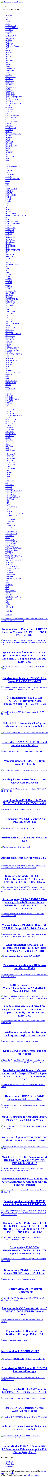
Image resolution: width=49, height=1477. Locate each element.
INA (7, 260)
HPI (6, 252)
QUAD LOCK (11, 419)
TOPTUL (9, 552)
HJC (7, 248)
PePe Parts (9, 395)
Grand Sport (9, 230)
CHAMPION (10, 109)
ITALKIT (9, 262)
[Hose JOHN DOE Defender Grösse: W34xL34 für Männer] (23, 1398)
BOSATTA (9, 81)
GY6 (7, 236)
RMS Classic (10, 450)
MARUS (8, 321)
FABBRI (8, 177)
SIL (6, 479)
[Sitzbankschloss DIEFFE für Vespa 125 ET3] (18, 828)
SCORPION (10, 462)
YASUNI (8, 599)
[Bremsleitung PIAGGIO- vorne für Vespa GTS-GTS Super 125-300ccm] (24, 1261)
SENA (7, 466)
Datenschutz (9, 1464)
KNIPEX (8, 287)
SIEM (7, 476)
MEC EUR (9, 330)
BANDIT (9, 56)
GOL (7, 219)
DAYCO (8, 132)
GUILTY (8, 234)
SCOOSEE (9, 456)
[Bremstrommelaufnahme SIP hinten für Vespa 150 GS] (21, 956)
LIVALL (8, 307)
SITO (7, 501)
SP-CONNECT (11, 515)
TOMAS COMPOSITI (13, 548)
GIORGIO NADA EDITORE (16, 215)
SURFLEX (9, 536)
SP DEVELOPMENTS (14, 513)
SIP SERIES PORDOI (13, 493)
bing (2, 1473)
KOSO (8, 289)
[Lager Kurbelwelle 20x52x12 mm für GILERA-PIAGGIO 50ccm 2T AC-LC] (24, 1380)
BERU (7, 66)
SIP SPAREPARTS (12, 497)
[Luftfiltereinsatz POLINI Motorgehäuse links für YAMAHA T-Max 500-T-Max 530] (24, 977)
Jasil (7, 266)
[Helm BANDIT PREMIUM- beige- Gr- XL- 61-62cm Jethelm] (24, 1417)
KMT (7, 285)
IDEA (7, 258)
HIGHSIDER (10, 246)
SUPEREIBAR (11, 534)
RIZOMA (9, 446)
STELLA (8, 527)
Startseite (8, 611)
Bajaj (7, 54)
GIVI (7, 217)
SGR (7, 470)
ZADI (7, 605)
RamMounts (9, 430)
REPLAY (9, 440)
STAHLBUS (10, 525)
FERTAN (9, 193)
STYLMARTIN (11, 532)
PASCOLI (9, 391)
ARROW (8, 42)
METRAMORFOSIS (13, 334)
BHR (7, 73)
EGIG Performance (12, 166)
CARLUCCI (10, 95)
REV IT (8, 444)
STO (7, 530)
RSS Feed (9, 1462)
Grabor (8, 226)
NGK (7, 366)
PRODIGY (9, 417)
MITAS (8, 344)
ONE (7, 379)
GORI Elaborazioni (12, 224)
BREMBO (9, 85)
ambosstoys (9, 38)
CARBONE (9, 93)
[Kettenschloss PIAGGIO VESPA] (14, 1340)
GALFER (9, 209)
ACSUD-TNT (10, 26)
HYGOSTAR (10, 256)
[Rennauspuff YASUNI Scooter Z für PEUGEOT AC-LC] (22, 809)
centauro (8, 107)
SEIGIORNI (10, 464)
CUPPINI (9, 130)
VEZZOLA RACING (13, 578)
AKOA (8, 34)
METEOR (9, 332)
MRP (7, 356)
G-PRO (8, 207)
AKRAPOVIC (10, 36)
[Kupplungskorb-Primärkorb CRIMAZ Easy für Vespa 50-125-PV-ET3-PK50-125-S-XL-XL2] (24, 621)
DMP (7, 150)
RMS (7, 448)
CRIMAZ (9, 126)
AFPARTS (9, 30)
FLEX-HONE (10, 195)
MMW (7, 346)
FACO (7, 181)
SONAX (8, 511)
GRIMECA (9, 232)
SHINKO (9, 472)
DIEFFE (8, 144)
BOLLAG (9, 79)
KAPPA (8, 279)
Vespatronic (9, 572)
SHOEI (8, 474)
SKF (7, 503)
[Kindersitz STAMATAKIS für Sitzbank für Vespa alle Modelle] (24, 733)
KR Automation (11, 291)
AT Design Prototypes (13, 46)
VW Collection (10, 591)
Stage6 (7, 523)
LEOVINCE (10, 303)
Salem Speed (10, 454)
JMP (7, 272)
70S (6, 20)
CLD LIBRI (9, 119)
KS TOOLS (9, 293)
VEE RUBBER (11, 566)
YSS (7, 603)
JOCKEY (9, 275)
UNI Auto (9, 562)
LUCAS (8, 319)
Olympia (8, 374)
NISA (7, 368)
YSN (7, 601)
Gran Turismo (10, 228)
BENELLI (9, 64)
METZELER (10, 336)
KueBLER (9, 295)
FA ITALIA (9, 175)
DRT (7, 158)
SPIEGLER (9, 521)
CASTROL (9, 101)
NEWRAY (9, 364)
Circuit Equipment (12, 115)
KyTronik (9, 297)
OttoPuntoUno (10, 383)
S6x (6, 452)
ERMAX (8, 170)
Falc (7, 185)
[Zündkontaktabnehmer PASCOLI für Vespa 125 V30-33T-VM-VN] (24, 669)
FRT (7, 203)
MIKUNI (8, 342)
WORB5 (8, 593)
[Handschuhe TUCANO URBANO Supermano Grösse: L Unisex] (24, 1087)
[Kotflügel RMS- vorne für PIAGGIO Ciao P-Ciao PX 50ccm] (24, 770)
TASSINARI (10, 540)
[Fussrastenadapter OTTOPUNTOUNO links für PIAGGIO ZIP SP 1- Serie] (24, 1128)
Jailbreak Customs (12, 264)
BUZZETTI (9, 91)
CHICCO (9, 111)
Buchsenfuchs (10, 87)
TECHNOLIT (10, 544)
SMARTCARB (11, 507)
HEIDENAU (10, 240)
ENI (7, 168)
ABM (7, 22)
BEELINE (9, 60)
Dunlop (8, 160)
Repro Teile (9, 442)
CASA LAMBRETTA (13, 97)
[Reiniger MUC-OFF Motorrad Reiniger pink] (18, 1279)
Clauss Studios (10, 117)
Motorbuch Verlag (12, 350)
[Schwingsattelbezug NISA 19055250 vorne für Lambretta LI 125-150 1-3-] (24, 1192)
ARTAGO (9, 44)
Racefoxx (8, 425)
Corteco (8, 124)
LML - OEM (10, 311)
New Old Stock (11, 360)
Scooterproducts (11, 458)
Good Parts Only (11, 221)
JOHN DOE (10, 277)
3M (6, 17)
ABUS (7, 24)
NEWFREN (9, 362)
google (43, 1471)
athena (7, 50)
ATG (7, 48)
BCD (7, 58)
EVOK (8, 173)
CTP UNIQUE (10, 128)
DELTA (8, 136)
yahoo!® (11, 1473)
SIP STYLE (9, 499)
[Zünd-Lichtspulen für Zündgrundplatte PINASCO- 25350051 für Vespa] (24, 1107)
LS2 (7, 315)
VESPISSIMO (10, 574)
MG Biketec (9, 338)
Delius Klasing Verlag (13, 134)
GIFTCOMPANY (12, 213)
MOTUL (8, 352)
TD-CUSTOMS (11, 542)
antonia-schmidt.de (32, 1475)
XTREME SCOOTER (13, 597)
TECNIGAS (10, 546)
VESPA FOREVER (12, 568)
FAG (7, 183)
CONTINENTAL (12, 122)
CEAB (7, 105)
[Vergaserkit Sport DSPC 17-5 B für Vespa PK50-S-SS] (21, 751)
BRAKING (9, 83)
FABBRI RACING (12, 179)
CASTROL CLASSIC (13, 103)
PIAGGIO (9, 397)
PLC (7, 405)
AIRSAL (8, 32)
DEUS (7, 140)
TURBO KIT (10, 558)
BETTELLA (10, 68)
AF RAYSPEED (11, 28)
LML (7, 309)
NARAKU (9, 358)
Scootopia (9, 460)
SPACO (8, 517)
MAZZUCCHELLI (12, 323)
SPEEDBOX (10, 519)
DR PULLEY (10, 156)
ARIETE (8, 40)
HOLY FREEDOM (12, 250)
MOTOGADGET (12, 348)
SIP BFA (8, 487)
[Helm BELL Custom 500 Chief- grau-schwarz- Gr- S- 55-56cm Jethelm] (24, 714)
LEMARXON (10, 301)
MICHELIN (9, 340)
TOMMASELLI (11, 550)
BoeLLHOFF (10, 77)
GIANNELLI (10, 211)
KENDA (8, 283)
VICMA (8, 581)
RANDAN (9, 432)
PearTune (8, 393)
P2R (7, 387)
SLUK (7, 505)
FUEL (7, 205)
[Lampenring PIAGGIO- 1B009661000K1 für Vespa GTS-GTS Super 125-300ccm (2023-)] (24, 1239)
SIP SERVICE (10, 495)
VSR (7, 589)
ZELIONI (9, 607)
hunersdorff (9, 254)
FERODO (9, 191)
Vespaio (8, 570)
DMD (7, 148)
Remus (7, 438)
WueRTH (8, 595)
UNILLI (8, 564)
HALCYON (10, 238)
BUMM (8, 89)
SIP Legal (9, 489)
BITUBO (8, 75)
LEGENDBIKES (11, 299)
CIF (6, 113)
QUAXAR (9, 423)
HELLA (8, 244)
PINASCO (9, 401)
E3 (6, 162)
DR (6, 154)
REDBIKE (9, 436)
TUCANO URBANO (13, 556)
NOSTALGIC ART (12, 372)
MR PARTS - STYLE (13, 354)
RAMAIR (9, 428)
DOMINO (9, 152)
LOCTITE (9, 313)
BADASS (9, 52)
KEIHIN (8, 281)
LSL (7, 317)
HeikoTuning (10, 242)
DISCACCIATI (11, 146)
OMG (7, 377)
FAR (7, 187)
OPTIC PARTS (11, 381)
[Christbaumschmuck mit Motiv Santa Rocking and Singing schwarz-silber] (24, 1023)
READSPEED (10, 434)
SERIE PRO (10, 468)
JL (6, 270)
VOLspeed (9, 585)
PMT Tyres (9, 409)
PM (6, 407)
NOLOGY (9, 370)
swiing (7, 538)
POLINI (8, 411)
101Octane (9, 15)
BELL (7, 62)
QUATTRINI (10, 421)
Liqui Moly (9, 305)
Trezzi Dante (10, 554)
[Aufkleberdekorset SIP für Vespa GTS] (15, 847)
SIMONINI (9, 481)
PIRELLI (8, 403)
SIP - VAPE (9, 485)
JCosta (7, 268)
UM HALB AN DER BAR (15, 560)
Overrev (8, 385)
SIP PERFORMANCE (13, 491)
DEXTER (9, 142)
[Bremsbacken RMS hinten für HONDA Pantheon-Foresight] (23, 1359)
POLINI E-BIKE (11, 413)
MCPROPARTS (11, 328)
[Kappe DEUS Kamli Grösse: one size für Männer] (20, 1041)
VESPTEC (9, 576)
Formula (8, 199)
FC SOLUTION (11, 189)
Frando (8, 201)
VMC (7, 583)
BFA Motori (9, 71)
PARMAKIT (10, 389)
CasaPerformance (11, 99)
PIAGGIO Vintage (12, 399)
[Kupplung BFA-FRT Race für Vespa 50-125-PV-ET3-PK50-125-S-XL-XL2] (24, 791)
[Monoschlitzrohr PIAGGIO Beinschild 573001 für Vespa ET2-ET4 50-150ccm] (24, 916)
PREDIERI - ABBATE (13, 415)
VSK (7, 587)
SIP (6, 483)
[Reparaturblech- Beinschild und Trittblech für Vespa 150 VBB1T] (24, 1322)
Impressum (9, 1466)
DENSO (8, 138)
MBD (7, 326)
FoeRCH (8, 197)
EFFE (7, 164)
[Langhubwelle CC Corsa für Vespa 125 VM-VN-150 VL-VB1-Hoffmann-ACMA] (24, 1300)
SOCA (7, 509)
